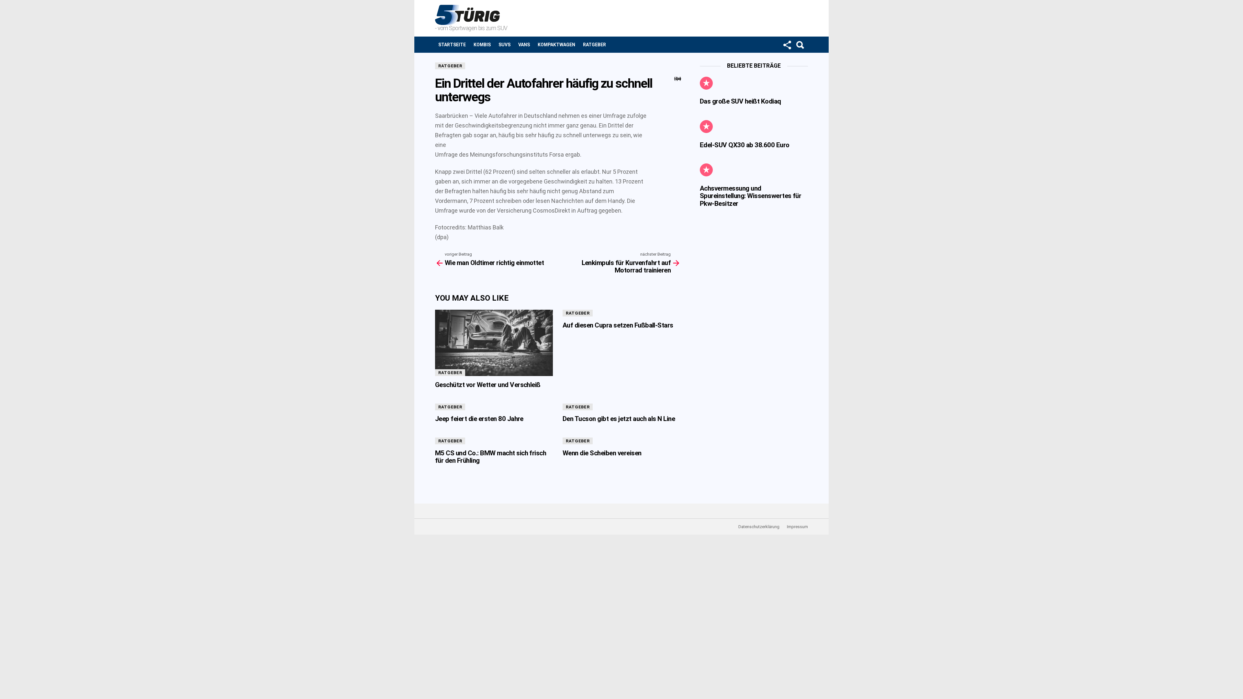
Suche (800, 45)
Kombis (482, 44)
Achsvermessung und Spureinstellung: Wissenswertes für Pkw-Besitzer (750, 195)
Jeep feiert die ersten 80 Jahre (479, 419)
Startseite (452, 44)
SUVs (504, 44)
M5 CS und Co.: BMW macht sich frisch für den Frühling (490, 456)
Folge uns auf (787, 45)
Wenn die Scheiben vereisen (602, 453)
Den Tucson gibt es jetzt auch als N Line (619, 419)
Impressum (797, 526)
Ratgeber (594, 44)
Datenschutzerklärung (758, 526)
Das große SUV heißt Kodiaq (740, 101)
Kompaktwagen (556, 44)
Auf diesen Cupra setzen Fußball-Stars (618, 325)
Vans (524, 44)
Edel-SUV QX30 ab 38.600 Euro (744, 145)
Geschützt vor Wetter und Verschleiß (488, 385)
